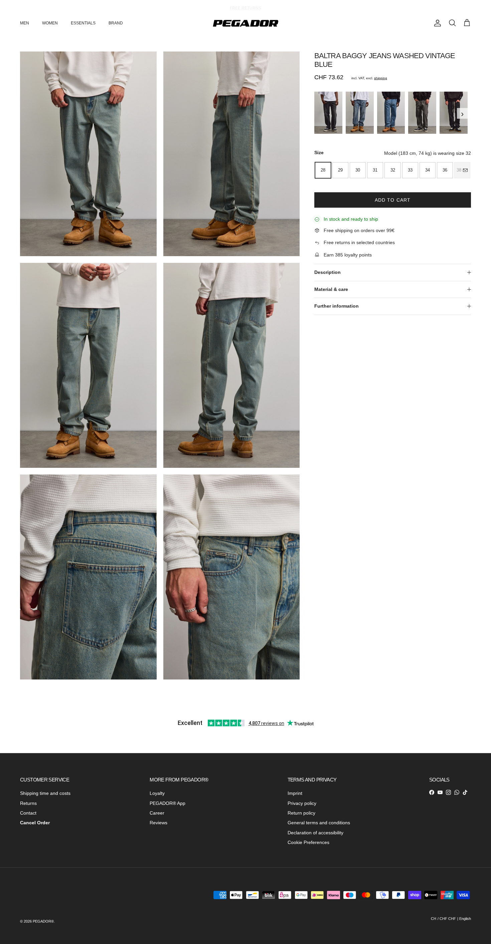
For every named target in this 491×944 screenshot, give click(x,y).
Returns (28, 803)
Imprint (295, 793)
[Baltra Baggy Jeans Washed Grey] (422, 113)
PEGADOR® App (167, 803)
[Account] (436, 23)
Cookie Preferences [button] (308, 842)
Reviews (158, 822)
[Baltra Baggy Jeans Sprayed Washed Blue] (360, 113)
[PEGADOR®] (245, 23)
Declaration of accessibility (315, 832)
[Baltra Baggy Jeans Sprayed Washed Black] (328, 113)
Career (157, 813)
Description (327, 272)
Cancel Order (35, 822)
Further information (336, 306)
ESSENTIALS (83, 23)
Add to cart (393, 200)
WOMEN (50, 23)
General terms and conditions (319, 822)
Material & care (331, 289)
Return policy (301, 813)
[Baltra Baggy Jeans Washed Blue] (391, 113)
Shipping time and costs (45, 793)
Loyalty (157, 793)
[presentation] (316, 113)
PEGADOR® (43, 921)
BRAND (116, 23)
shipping (380, 78)
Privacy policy (302, 803)
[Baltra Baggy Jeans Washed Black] (454, 113)
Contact (28, 813)
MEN (24, 23)
